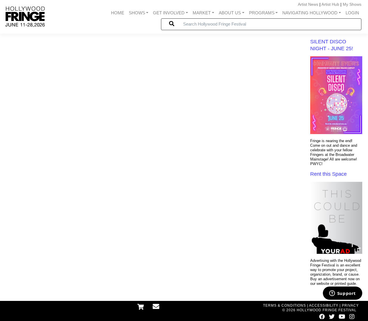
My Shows (352, 4)
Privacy (350, 305)
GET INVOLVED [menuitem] (169, 13)
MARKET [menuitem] (202, 13)
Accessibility (323, 305)
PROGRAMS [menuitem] (262, 13)
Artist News (308, 4)
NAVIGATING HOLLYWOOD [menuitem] (310, 13)
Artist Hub (330, 4)
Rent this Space (328, 174)
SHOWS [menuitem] (137, 13)
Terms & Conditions (284, 305)
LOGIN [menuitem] (352, 13)
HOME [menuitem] (117, 13)
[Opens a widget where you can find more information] (342, 294)
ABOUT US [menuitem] (230, 13)
